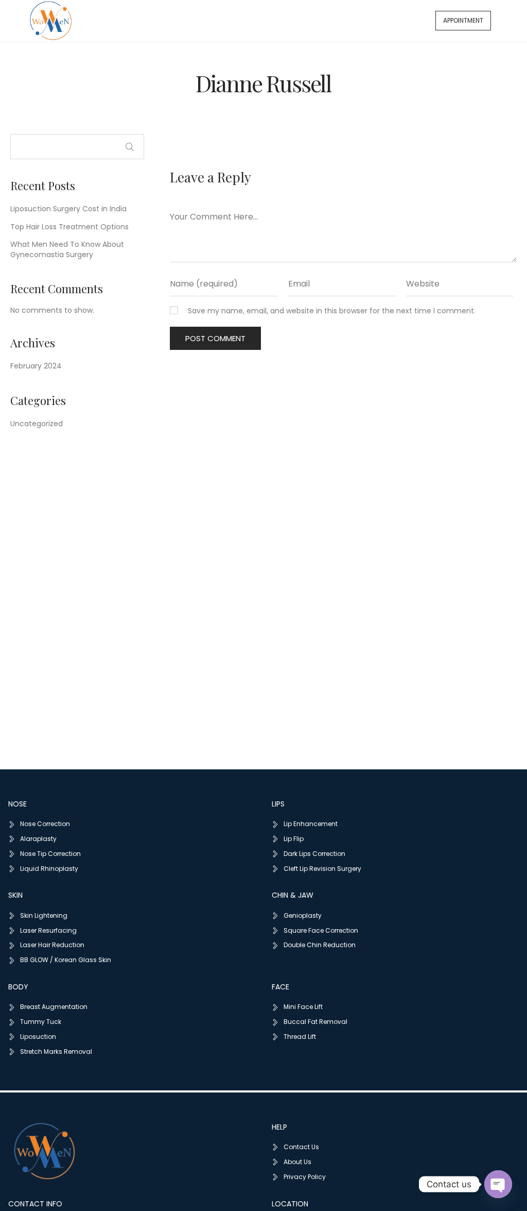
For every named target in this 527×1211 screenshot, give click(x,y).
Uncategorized (36, 423)
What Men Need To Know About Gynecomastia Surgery (67, 249)
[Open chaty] (498, 1184)
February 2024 (36, 366)
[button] (463, 20)
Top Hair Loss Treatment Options (69, 227)
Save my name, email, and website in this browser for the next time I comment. (332, 311)
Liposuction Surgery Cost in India (68, 209)
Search (130, 147)
